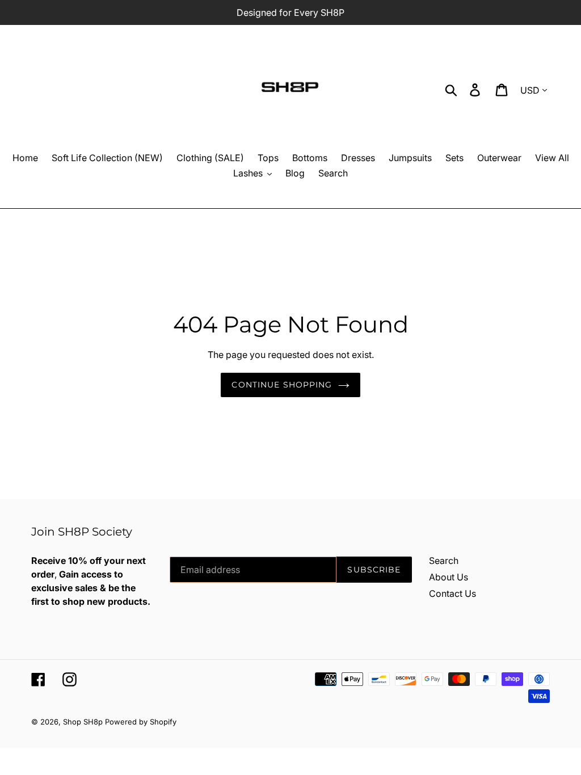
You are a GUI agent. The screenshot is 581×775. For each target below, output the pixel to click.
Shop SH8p (83, 721)
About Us (448, 577)
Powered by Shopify (140, 721)
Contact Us (452, 593)
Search (443, 560)
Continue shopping (281, 385)
